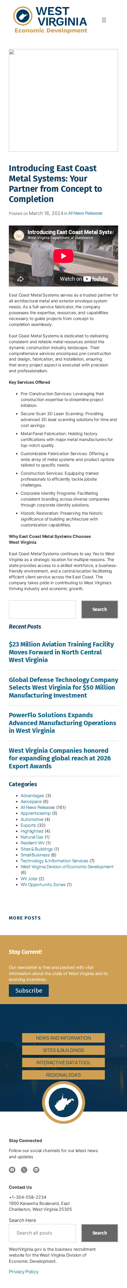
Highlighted (32, 831)
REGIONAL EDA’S (63, 1075)
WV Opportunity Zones (43, 884)
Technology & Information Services (54, 860)
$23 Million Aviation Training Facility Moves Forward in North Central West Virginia (61, 652)
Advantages (32, 795)
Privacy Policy (23, 1271)
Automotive (32, 819)
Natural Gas (32, 837)
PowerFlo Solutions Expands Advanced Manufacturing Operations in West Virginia (62, 723)
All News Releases (85, 213)
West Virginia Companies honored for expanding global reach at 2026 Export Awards (60, 758)
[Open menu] (104, 19)
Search (99, 609)
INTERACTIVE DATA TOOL (63, 1062)
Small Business (35, 855)
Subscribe (28, 990)
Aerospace (31, 801)
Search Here (22, 1220)
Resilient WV (33, 843)
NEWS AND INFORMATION (63, 1038)
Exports (28, 825)
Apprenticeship (36, 813)
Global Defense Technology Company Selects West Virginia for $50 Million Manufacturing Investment (63, 687)
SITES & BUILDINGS (63, 1050)
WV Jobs (29, 878)
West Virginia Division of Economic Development (67, 866)
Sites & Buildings (37, 849)
